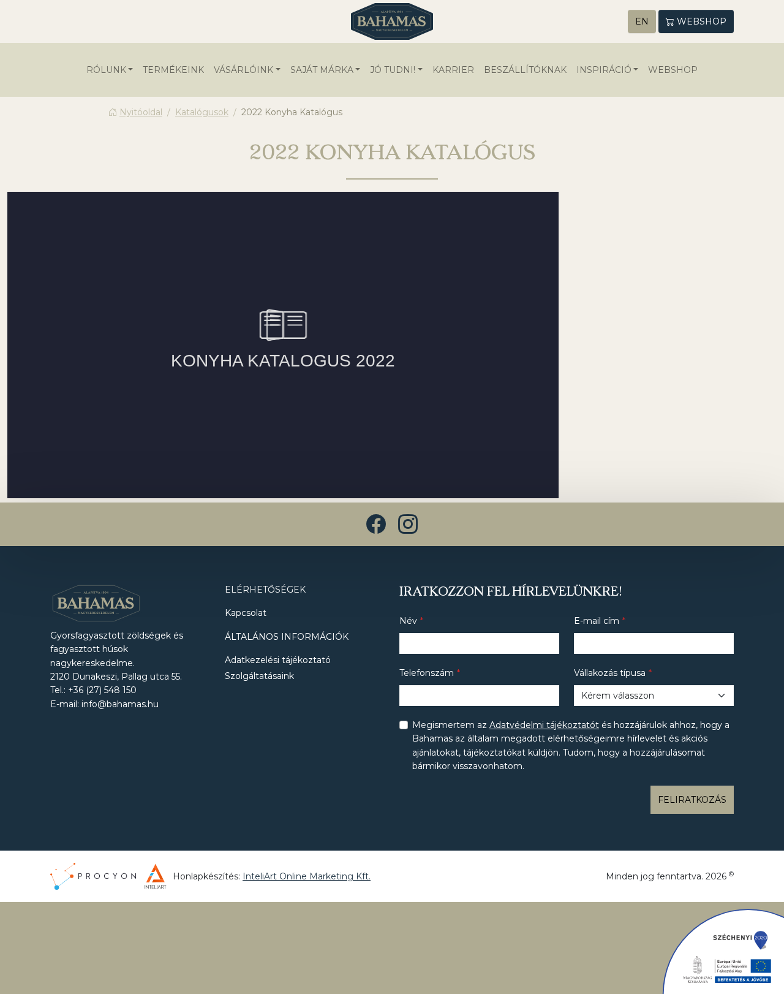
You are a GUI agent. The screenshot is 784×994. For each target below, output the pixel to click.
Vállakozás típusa (610, 672)
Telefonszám (426, 672)
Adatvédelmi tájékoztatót (544, 724)
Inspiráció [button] (603, 69)
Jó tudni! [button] (392, 69)
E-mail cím (596, 620)
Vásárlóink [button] (243, 69)
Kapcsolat (245, 612)
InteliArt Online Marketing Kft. (307, 876)
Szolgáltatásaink (259, 675)
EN (642, 21)
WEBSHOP (673, 69)
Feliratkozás (692, 799)
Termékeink (173, 69)
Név (408, 620)
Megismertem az (570, 745)
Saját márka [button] (321, 69)
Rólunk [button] (106, 69)
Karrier (453, 69)
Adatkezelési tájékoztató (278, 660)
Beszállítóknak (525, 69)
